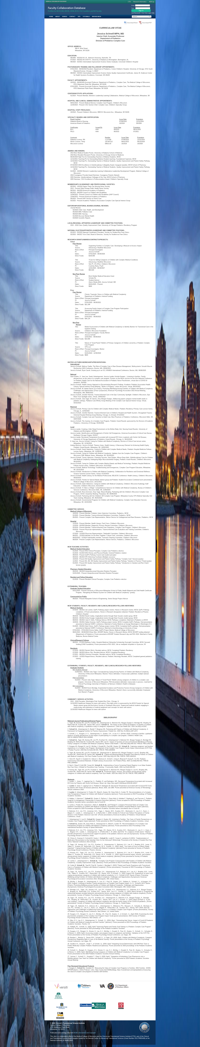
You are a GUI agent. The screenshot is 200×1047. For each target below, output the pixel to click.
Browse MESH (96, 16)
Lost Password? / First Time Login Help (142, 13)
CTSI (129, 2)
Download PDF (147, 23)
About (57, 16)
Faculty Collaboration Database (67, 8)
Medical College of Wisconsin (56, 1)
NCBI (76, 1033)
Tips (79, 16)
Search (64, 16)
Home (51, 16)
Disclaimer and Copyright (87, 1033)
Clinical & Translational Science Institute (70, 1023)
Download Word (132, 23)
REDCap (151, 2)
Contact (72, 16)
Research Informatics (139, 2)
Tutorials (86, 16)
